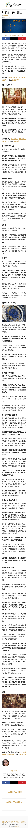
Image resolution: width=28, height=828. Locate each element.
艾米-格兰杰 (5, 15)
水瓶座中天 (10, 754)
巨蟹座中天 (15, 80)
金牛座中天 (19, 77)
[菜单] (2, 5)
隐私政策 (4, 822)
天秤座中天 (5, 141)
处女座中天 (22, 139)
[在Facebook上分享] (6, 38)
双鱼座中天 (22, 754)
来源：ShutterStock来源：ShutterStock (14, 35)
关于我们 (11, 822)
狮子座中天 (14, 139)
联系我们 (17, 822)
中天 (20, 752)
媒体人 (17, 826)
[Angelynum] (14, 4)
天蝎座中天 (17, 141)
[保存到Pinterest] (22, 38)
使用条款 (23, 822)
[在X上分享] (14, 38)
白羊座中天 (11, 77)
